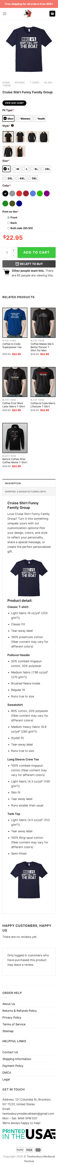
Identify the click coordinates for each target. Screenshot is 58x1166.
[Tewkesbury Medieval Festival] (28, 13)
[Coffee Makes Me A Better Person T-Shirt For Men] (43, 322)
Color (6, 185)
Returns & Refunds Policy (19, 1010)
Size (5, 160)
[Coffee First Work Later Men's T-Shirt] (15, 382)
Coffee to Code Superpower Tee (12, 345)
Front (13, 217)
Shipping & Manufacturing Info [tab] (25, 491)
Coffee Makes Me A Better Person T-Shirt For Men (42, 347)
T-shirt (35, 82)
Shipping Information (16, 1059)
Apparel (20, 82)
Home (6, 82)
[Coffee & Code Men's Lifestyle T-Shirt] (43, 382)
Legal (6, 1079)
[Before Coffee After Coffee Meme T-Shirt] (15, 438)
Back (13, 222)
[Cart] (52, 14)
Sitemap (8, 1031)
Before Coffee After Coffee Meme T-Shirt (14, 461)
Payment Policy (12, 1065)
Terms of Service (13, 1024)
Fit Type (8, 110)
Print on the (10, 211)
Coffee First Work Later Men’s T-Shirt (13, 405)
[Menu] (4, 13)
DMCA (6, 1072)
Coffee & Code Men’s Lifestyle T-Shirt (43, 405)
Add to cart (36, 252)
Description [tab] (13, 483)
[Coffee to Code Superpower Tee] (15, 322)
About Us (8, 1004)
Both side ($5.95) (21, 228)
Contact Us (10, 1052)
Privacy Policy (11, 1017)
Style (7, 125)
